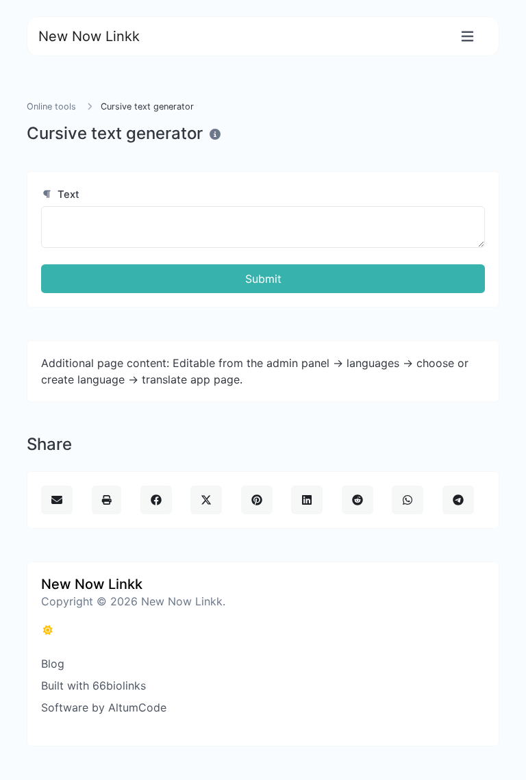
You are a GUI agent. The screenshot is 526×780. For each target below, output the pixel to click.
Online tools (51, 106)
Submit (263, 279)
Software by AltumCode (103, 707)
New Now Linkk (89, 36)
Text (67, 194)
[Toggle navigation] (467, 36)
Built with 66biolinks (93, 685)
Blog (52, 663)
